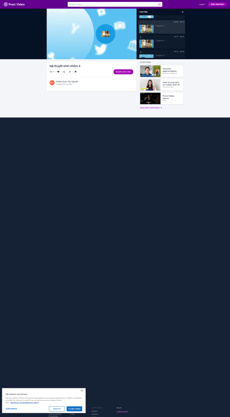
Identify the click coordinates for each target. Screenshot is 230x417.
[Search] (159, 4)
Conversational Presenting (55, 415)
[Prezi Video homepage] (14, 4)
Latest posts (122, 412)
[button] (182, 12)
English (94, 411)
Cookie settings (11, 408)
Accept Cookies (74, 409)
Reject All (56, 409)
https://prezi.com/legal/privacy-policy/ (24, 403)
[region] (44, 400)
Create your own (123, 72)
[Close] (82, 390)
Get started (217, 4)
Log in (202, 4)
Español (95, 414)
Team (72, 414)
